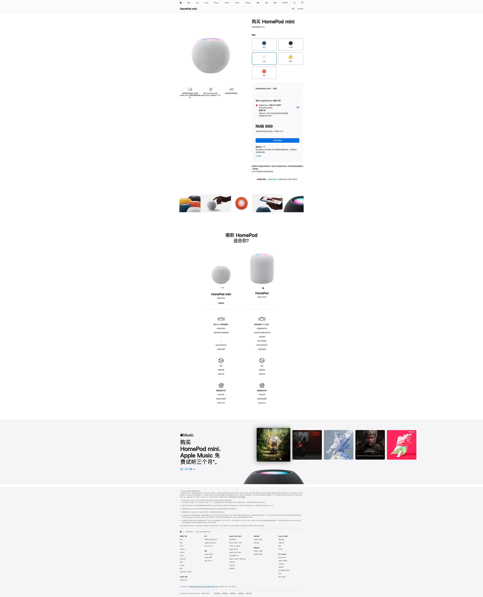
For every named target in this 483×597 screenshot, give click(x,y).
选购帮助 (232, 568)
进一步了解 (187, 469)
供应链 (280, 549)
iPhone (182, 549)
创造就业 (281, 567)
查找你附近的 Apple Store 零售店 (200, 586)
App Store (208, 560)
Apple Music (209, 554)
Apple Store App (235, 552)
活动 (279, 573)
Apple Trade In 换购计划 (237, 559)
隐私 (279, 546)
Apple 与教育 (258, 551)
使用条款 (225, 593)
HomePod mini (188, 8)
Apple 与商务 (258, 539)
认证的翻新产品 (234, 555)
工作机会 (281, 564)
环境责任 (281, 543)
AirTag (182, 565)
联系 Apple (282, 577)
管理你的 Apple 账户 (211, 539)
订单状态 (232, 565)
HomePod (189, 532)
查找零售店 (232, 539)
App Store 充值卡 (186, 572)
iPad (181, 546)
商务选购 (256, 543)
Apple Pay (183, 580)
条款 (243, 497)
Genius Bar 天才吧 (235, 543)
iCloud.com (209, 546)
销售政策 (233, 593)
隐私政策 (217, 593)
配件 (181, 568)
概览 (293, 9)
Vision (182, 555)
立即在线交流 (273, 179)
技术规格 (300, 9)
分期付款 (232, 562)
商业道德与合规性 (284, 570)
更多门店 (215, 586)
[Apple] (181, 531)
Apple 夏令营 (233, 549)
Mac (181, 543)
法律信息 (241, 593)
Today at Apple (234, 546)
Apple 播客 (208, 557)
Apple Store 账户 (210, 543)
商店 (181, 539)
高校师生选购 (258, 554)
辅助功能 (281, 539)
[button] (294, 3)
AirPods (182, 559)
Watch (182, 552)
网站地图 (248, 593)
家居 (181, 562)
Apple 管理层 (282, 560)
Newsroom (282, 557)
